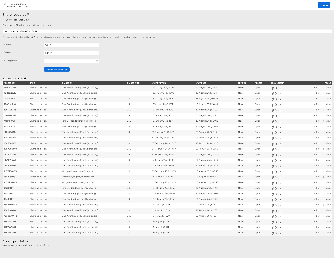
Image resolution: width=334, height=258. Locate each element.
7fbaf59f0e (9, 121)
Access (7, 44)
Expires (7, 52)
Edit (318, 87)
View (328, 87)
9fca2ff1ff (8, 188)
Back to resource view (17, 20)
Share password (12, 60)
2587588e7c (10, 143)
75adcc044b (10, 204)
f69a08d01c (10, 132)
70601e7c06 (10, 137)
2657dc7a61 (10, 221)
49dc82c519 (10, 87)
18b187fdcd (10, 154)
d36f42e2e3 (10, 110)
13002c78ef (10, 98)
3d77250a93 (10, 171)
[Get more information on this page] (27, 13)
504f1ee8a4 (10, 104)
